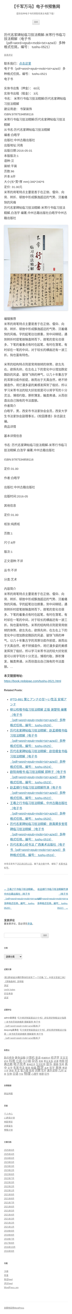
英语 (38, 1057)
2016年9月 (9, 1251)
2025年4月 (9, 1154)
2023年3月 (9, 1166)
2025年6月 (9, 1150)
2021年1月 (9, 1227)
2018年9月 (9, 1231)
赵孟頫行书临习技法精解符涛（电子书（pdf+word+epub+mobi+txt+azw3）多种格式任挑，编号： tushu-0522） (37, 793)
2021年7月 (9, 1202)
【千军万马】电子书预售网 (36, 6)
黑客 (41, 1061)
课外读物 (52, 1070)
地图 (61, 1061)
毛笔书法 (63, 864)
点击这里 (25, 63)
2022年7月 (9, 1178)
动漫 (56, 1061)
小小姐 (26, 1061)
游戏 (11, 1070)
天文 (17, 1070)
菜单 (36, 22)
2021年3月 (9, 1219)
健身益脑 (20, 1057)
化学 (43, 1070)
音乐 (49, 1064)
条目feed (8, 1279)
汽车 (21, 1074)
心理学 (34, 1074)
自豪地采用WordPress (14, 1308)
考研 (64, 1068)
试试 (6, 997)
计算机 (30, 1057)
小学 (6, 1070)
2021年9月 (9, 1194)
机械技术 (45, 1058)
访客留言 (8, 1126)
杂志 (35, 1061)
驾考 (61, 1064)
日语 (15, 1073)
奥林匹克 (31, 1064)
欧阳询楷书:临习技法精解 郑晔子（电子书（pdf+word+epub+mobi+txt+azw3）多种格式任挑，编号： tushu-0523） (38, 777)
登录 (29, 923)
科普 (12, 1061)
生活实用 (40, 1064)
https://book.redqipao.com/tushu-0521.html (32, 681)
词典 (38, 1070)
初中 (6, 1061)
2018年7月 (9, 1239)
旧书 (46, 1074)
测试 (6, 985)
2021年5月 (9, 1210)
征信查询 (8, 993)
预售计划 (8, 1130)
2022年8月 (9, 1174)
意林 (58, 1067)
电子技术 (19, 1064)
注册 (6, 1271)
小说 (19, 1061)
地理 (41, 1074)
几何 (61, 1070)
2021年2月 (9, 1223)
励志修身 (9, 1057)
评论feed (8, 1283)
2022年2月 (9, 1186)
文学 (10, 1068)
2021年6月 (9, 1206)
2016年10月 (9, 1247)
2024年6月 (9, 1158)
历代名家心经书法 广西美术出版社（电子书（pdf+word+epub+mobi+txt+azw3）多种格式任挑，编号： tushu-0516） (37, 850)
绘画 (33, 1067)
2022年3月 (9, 1182)
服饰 (27, 1068)
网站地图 (8, 1093)
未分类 (41, 864)
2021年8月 (9, 1198)
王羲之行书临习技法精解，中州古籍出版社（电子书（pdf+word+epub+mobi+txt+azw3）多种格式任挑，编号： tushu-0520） (23, 898)
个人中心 (8, 1114)
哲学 (52, 1067)
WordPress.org (11, 1287)
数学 (40, 1067)
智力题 (24, 1070)
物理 (27, 1073)
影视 (31, 1070)
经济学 (55, 1057)
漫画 (55, 1064)
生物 (9, 1073)
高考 (46, 1068)
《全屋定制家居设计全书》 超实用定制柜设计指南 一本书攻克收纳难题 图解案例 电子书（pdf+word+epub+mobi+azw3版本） (35, 1022)
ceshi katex (9, 989)
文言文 (64, 1057)
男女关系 (48, 1061)
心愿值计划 (9, 1118)
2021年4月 (9, 1215)
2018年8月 (9, 1235)
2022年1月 (9, 1190)
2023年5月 (9, 1162)
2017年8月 (9, 1243)
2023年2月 (9, 1170)
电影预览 (8, 1122)
